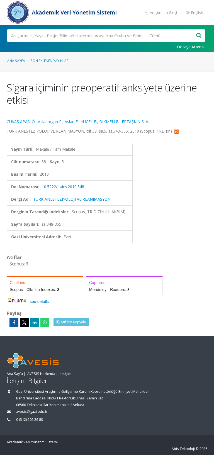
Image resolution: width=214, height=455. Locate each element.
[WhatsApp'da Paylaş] (44, 322)
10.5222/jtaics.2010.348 (63, 186)
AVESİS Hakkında (41, 373)
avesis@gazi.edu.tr (32, 411)
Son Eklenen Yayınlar (50, 60)
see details (39, 301)
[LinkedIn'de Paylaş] (34, 322)
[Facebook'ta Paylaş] (13, 322)
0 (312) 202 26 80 (29, 419)
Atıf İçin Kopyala (73, 322)
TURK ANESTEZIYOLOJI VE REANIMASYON (72, 199)
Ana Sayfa (16, 60)
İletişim (65, 373)
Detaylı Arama (190, 46)
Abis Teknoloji (183, 448)
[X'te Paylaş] (24, 322)
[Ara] (199, 35)
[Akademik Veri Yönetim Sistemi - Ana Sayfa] (18, 12)
